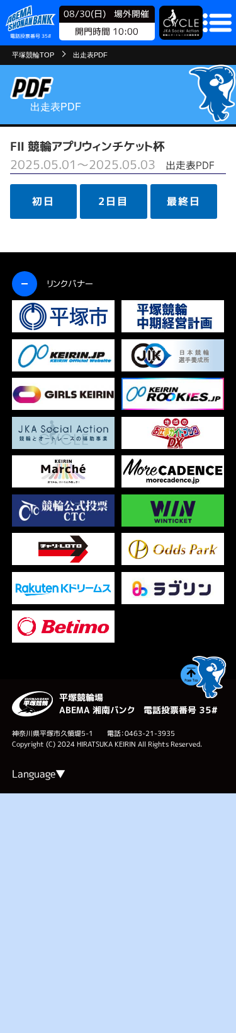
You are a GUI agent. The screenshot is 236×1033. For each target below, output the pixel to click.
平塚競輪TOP (33, 55)
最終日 (184, 201)
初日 (43, 201)
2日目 (113, 201)
